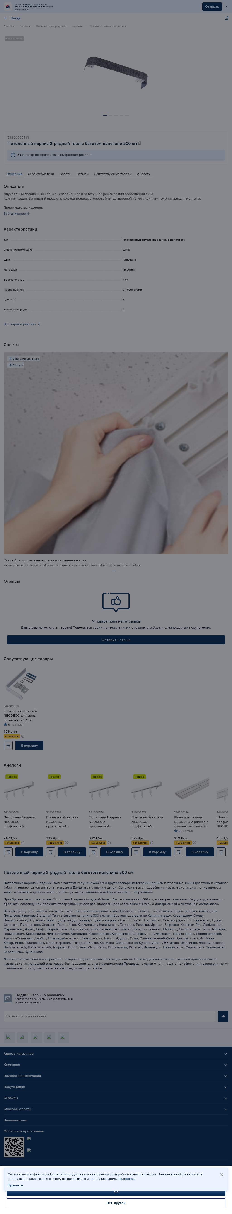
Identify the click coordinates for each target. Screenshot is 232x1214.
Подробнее (126, 1178)
